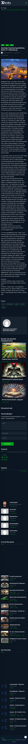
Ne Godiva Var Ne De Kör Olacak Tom (17, 590)
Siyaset (15, 628)
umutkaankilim (14, 523)
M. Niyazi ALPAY (10, 739)
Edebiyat (12, 579)
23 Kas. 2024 (5, 402)
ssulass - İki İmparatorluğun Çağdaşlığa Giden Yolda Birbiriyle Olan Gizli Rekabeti (18, 719)
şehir (3, 307)
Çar (3, 304)
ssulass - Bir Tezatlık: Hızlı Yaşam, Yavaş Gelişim (17, 712)
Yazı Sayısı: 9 (13, 513)
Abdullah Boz (14, 516)
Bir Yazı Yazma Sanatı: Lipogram (12, 400)
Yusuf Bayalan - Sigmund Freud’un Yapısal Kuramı (17, 691)
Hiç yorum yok (4, 55)
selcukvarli (13, 509)
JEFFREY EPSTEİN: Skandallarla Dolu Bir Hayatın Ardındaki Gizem (18, 625)
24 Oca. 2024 (13, 626)
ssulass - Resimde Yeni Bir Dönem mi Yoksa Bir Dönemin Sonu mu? (18, 698)
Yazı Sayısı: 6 (13, 534)
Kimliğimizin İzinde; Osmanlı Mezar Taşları (18, 639)
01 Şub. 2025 (5, 361)
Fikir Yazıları (13, 593)
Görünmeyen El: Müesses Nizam (12, 379)
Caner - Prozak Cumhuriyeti (18, 726)
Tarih (12, 45)
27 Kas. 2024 (5, 382)
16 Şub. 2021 (17, 52)
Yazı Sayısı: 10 (13, 506)
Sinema (15, 600)
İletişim (2, 738)
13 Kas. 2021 (13, 633)
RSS (4, 455)
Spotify (5, 457)
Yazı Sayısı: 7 (13, 520)
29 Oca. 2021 (13, 714)
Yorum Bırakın (7, 443)
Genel (11, 586)
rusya (22, 304)
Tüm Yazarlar (23, 471)
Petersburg (9, 304)
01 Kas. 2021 (13, 640)
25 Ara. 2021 (13, 693)
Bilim (5, 8)
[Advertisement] (14, 25)
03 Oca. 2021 (13, 727)
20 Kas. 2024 (13, 619)
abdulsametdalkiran (7, 52)
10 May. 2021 (13, 700)
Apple (5, 459)
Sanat (11, 600)
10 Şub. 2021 (13, 707)
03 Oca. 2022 (13, 686)
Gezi (7, 45)
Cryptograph (13, 502)
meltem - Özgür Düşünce (17, 705)
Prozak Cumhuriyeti (16, 576)
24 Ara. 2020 (13, 578)
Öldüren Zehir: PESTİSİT (10, 359)
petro (16, 304)
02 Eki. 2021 (13, 592)
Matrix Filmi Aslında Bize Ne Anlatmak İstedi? (18, 597)
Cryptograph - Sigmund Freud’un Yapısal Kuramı (17, 684)
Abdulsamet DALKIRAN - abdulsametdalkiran (10, 329)
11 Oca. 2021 (13, 599)
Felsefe (11, 687)
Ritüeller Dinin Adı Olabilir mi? (17, 618)
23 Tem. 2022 (13, 613)
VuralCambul (13, 530)
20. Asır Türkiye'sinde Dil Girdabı (17, 632)
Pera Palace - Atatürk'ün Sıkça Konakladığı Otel (17, 611)
